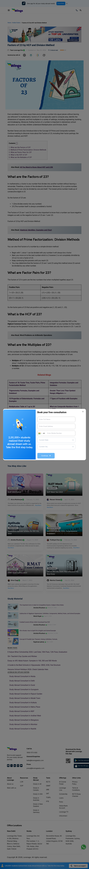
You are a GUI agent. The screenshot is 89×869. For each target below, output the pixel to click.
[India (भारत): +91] (39, 433)
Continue (45, 456)
